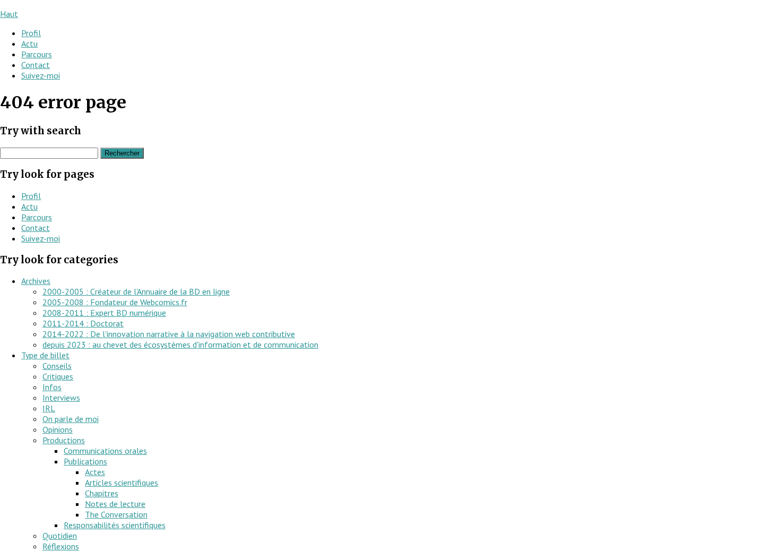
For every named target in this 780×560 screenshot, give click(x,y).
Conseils (57, 365)
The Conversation (116, 514)
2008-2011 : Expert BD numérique (104, 312)
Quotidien (59, 535)
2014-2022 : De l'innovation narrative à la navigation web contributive (168, 334)
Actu (29, 43)
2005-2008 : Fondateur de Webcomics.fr (114, 302)
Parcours (36, 54)
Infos (52, 387)
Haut (9, 13)
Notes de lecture (115, 503)
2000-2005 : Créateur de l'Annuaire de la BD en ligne (136, 291)
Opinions (57, 429)
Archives (35, 280)
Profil (31, 33)
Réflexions (60, 546)
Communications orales (105, 450)
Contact (35, 64)
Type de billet (45, 355)
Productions (63, 440)
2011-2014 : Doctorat (83, 323)
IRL (48, 408)
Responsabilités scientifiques (115, 525)
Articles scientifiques (121, 482)
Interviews (61, 397)
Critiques (57, 376)
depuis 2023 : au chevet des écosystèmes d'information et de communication (180, 344)
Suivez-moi (40, 75)
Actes (95, 472)
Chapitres (101, 493)
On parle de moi (70, 418)
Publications (85, 461)
